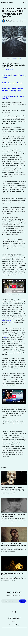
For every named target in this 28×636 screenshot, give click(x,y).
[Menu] (26, 2)
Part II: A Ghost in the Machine (12, 83)
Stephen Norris (10, 20)
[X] (12, 612)
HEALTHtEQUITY (7, 2)
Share (23, 21)
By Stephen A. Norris (7, 69)
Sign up (14, 621)
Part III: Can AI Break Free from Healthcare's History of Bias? (12, 89)
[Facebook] (15, 612)
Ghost (17, 624)
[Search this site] (24, 2)
